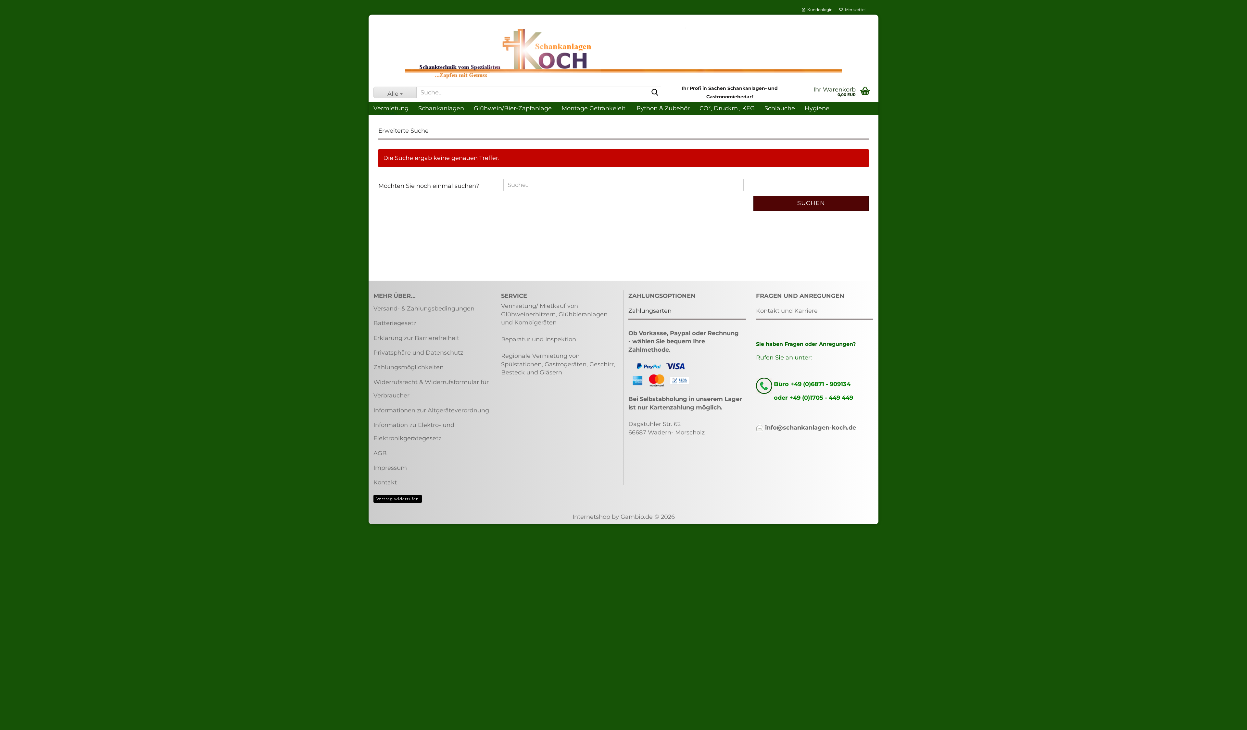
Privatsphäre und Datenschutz (418, 352)
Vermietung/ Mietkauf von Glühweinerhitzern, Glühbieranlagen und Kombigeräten (554, 314)
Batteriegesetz (394, 323)
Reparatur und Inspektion (538, 339)
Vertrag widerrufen (397, 498)
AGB (380, 453)
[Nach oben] (1229, 720)
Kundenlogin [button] (819, 9)
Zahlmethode (648, 349)
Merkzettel (854, 9)
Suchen (811, 203)
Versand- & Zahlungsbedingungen (423, 308)
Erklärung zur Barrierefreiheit (416, 338)
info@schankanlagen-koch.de (810, 427)
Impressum (390, 467)
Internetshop (591, 516)
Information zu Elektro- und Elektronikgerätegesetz (413, 431)
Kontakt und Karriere (787, 310)
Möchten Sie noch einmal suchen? (428, 185)
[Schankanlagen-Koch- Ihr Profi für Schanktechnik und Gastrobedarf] (623, 53)
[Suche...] (655, 93)
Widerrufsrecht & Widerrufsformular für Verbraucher (431, 389)
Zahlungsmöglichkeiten (408, 367)
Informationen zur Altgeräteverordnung (431, 410)
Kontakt (385, 482)
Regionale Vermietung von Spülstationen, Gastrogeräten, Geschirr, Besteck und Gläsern (558, 364)
